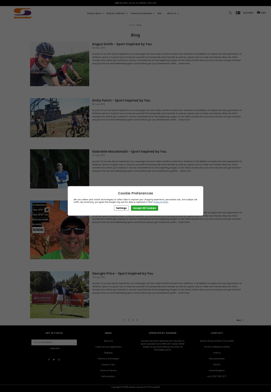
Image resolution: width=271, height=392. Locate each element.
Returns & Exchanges (108, 358)
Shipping (108, 352)
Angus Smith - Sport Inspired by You (122, 44)
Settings (121, 208)
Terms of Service (108, 370)
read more (184, 63)
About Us (171, 13)
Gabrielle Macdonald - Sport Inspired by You (129, 151)
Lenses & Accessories (141, 13)
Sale (159, 13)
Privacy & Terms (160, 202)
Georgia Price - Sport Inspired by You (122, 273)
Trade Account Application (108, 346)
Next (239, 320)
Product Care (108, 364)
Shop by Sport (94, 13)
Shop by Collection (116, 13)
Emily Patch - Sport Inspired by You (121, 100)
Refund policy (108, 376)
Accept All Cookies (144, 208)
